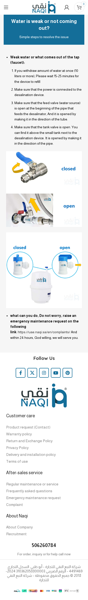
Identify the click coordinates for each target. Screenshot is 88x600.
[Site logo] (44, 7)
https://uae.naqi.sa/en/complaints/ (44, 332)
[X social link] (32, 373)
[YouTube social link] (56, 373)
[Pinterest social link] (67, 373)
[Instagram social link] (44, 373)
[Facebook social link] (20, 373)
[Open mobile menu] (6, 7)
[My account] (67, 7)
